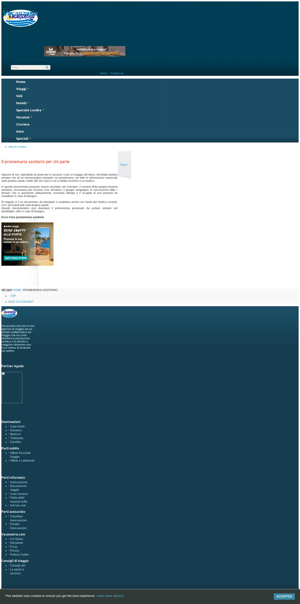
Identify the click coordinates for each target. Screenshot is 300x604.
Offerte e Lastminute (22, 460)
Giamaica (16, 430)
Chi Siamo (16, 539)
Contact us (116, 73)
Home (104, 73)
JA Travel (9, 313)
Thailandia (16, 438)
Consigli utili (17, 565)
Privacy (14, 550)
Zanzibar (15, 441)
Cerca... (6, 67)
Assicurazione (19, 482)
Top (13, 295)
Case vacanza (19, 493)
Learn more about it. (110, 596)
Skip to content (17, 146)
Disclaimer (16, 542)
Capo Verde (17, 426)
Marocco (15, 434)
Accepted (284, 596)
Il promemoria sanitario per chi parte (35, 161)
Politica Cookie (19, 554)
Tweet (123, 164)
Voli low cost (18, 505)
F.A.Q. (14, 546)
